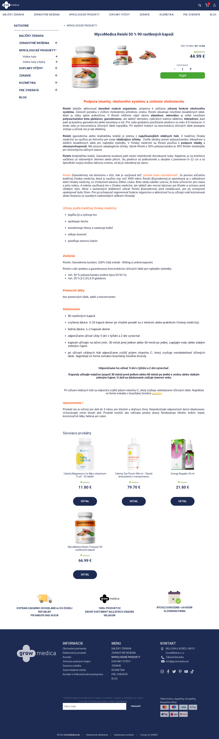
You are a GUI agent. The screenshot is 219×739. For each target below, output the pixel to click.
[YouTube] (186, 671)
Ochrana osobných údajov (77, 661)
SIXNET (154, 735)
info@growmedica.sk (177, 661)
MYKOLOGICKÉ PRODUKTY (84, 14)
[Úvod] (36, 645)
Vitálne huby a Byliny (34, 62)
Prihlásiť (136, 706)
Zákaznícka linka (175, 657)
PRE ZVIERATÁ (191, 14)
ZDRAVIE (145, 14)
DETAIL (85, 501)
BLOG (213, 14)
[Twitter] (174, 671)
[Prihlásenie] (213, 7)
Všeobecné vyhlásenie (97, 735)
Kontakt (67, 657)
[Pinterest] (180, 671)
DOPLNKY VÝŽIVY (119, 14)
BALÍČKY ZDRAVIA (13, 14)
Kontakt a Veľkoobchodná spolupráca (83, 674)
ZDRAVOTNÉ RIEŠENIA (47, 14)
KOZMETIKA (166, 14)
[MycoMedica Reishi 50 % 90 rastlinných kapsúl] (85, 66)
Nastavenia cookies (124, 735)
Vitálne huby (29, 56)
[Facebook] (168, 671)
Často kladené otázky (74, 670)
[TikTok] (191, 671)
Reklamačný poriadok (74, 652)
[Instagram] (162, 671)
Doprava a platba (72, 665)
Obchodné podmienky (74, 648)
